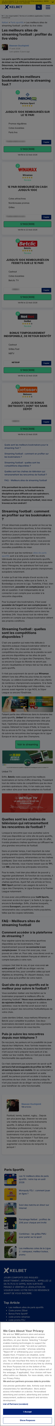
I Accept (27, 1411)
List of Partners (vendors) (15, 1404)
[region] (27, 1374)
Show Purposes (27, 1420)
